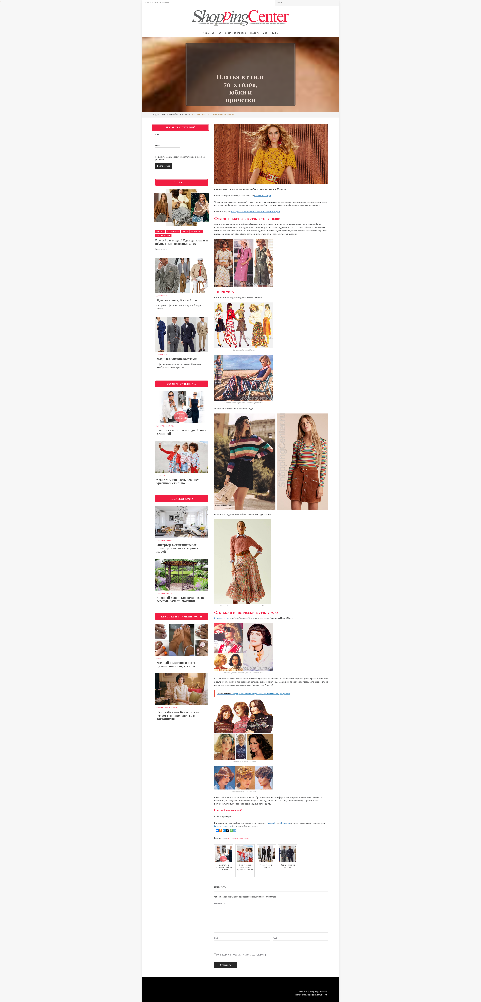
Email (275, 938)
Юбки (247, 838)
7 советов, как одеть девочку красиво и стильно (177, 481)
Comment (219, 903)
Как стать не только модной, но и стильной (181, 431)
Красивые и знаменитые (166, 708)
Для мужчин (161, 296)
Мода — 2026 (196, 231)
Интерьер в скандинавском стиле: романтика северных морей (177, 548)
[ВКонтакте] (217, 830)
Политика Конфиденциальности (311, 994)
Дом (265, 33)
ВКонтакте (285, 823)
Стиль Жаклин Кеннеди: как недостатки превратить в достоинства (177, 715)
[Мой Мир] (224, 830)
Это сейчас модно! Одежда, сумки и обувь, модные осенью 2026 (181, 241)
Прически (239, 838)
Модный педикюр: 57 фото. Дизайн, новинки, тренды (176, 664)
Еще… (275, 33)
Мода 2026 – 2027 (212, 33)
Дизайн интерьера (164, 540)
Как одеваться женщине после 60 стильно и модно (255, 211)
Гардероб (160, 231)
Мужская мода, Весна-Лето (176, 300)
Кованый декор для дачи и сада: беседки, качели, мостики (180, 599)
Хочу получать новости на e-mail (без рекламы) (241, 954)
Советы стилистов (235, 33)
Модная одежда (163, 235)
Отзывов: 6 (162, 249)
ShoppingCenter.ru (318, 991)
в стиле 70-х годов (262, 195)
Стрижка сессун (221, 618)
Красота (254, 33)
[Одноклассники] (220, 830)
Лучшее (185, 231)
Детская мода (162, 475)
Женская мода (173, 231)
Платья (231, 838)
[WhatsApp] (231, 830)
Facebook (271, 823)
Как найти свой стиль (165, 426)
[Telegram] (234, 830)
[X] (227, 830)
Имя (216, 938)
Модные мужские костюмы (176, 359)
